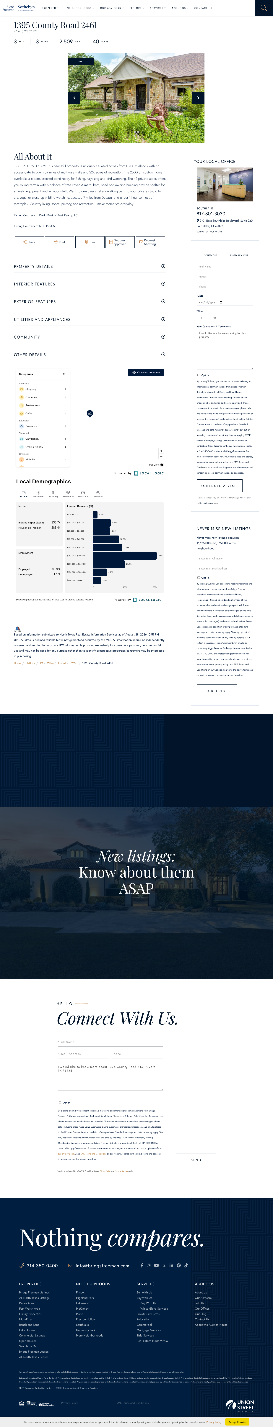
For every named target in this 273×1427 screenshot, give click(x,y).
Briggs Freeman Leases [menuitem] (34, 1352)
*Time (200, 311)
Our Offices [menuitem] (202, 1309)
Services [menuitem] (156, 8)
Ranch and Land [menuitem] (29, 1325)
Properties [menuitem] (50, 8)
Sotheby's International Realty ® (32, 1378)
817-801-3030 (211, 214)
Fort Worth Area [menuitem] (29, 1309)
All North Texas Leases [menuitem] (33, 1357)
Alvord (62, 663)
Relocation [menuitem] (143, 1319)
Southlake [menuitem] (82, 1325)
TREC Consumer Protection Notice (35, 1388)
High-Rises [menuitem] (26, 1319)
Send (196, 1160)
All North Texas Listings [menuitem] (34, 1298)
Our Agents (216, 232)
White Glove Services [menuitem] (154, 1309)
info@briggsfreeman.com (102, 1265)
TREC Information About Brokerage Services (77, 1388)
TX (41, 663)
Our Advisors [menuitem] (110, 8)
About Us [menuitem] (179, 8)
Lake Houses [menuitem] (27, 1330)
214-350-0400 (42, 1265)
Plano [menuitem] (79, 1314)
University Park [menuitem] (85, 1330)
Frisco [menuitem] (80, 1292)
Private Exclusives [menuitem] (148, 1314)
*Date (200, 295)
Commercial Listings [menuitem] (32, 1335)
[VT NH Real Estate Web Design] (240, 1406)
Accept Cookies (237, 1422)
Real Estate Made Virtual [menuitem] (152, 1341)
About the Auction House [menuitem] (211, 1325)
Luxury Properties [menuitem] (30, 1314)
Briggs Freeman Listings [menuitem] (34, 1292)
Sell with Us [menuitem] (144, 1292)
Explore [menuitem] (135, 8)
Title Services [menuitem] (145, 1335)
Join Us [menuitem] (199, 1303)
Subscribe (217, 691)
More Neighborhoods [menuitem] (89, 1335)
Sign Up (136, 935)
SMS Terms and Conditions (93, 1153)
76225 (74, 663)
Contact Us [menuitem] (203, 8)
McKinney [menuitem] (82, 1309)
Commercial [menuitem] (144, 1325)
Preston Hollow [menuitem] (86, 1319)
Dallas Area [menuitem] (26, 1303)
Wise (50, 663)
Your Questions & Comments (214, 326)
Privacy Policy (245, 498)
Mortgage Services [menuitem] (149, 1330)
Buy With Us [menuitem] (148, 1303)
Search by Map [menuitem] (28, 1346)
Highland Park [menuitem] (85, 1298)
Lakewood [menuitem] (82, 1303)
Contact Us (203, 232)
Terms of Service (206, 503)
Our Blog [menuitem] (200, 1314)
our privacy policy (219, 462)
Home (17, 663)
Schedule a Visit (239, 255)
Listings (30, 663)
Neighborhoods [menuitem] (79, 8)
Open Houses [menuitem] (27, 1341)
